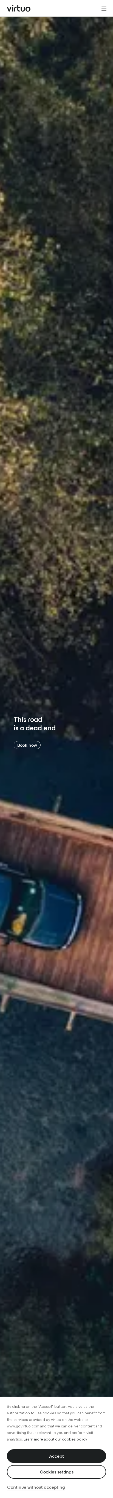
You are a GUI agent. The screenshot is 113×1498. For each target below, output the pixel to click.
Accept (56, 1456)
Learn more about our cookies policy (55, 1439)
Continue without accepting (36, 1487)
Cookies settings (57, 1471)
